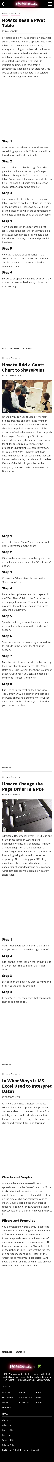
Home (5, 13)
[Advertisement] (27, 109)
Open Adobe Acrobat (13, 945)
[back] (3, 4)
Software (15, 13)
